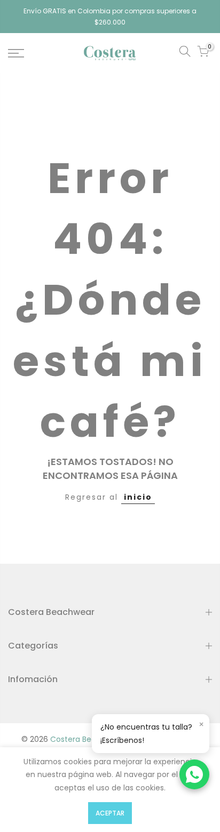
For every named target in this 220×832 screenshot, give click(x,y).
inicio (138, 497)
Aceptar (110, 813)
